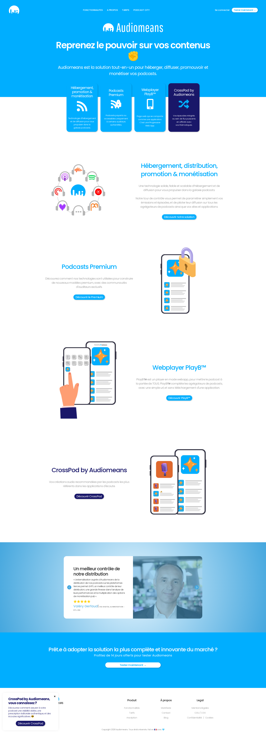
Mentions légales (200, 708)
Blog (166, 717)
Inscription (132, 717)
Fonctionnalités (132, 708)
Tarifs (132, 712)
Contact (166, 712)
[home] (14, 10)
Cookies (209, 717)
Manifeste (166, 708)
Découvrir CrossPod (89, 496)
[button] (93, 10)
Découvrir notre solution (179, 217)
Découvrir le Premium (89, 297)
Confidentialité (194, 717)
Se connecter (222, 10)
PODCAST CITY (141, 10)
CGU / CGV (200, 712)
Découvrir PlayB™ (179, 398)
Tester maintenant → (245, 10)
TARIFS (125, 10)
